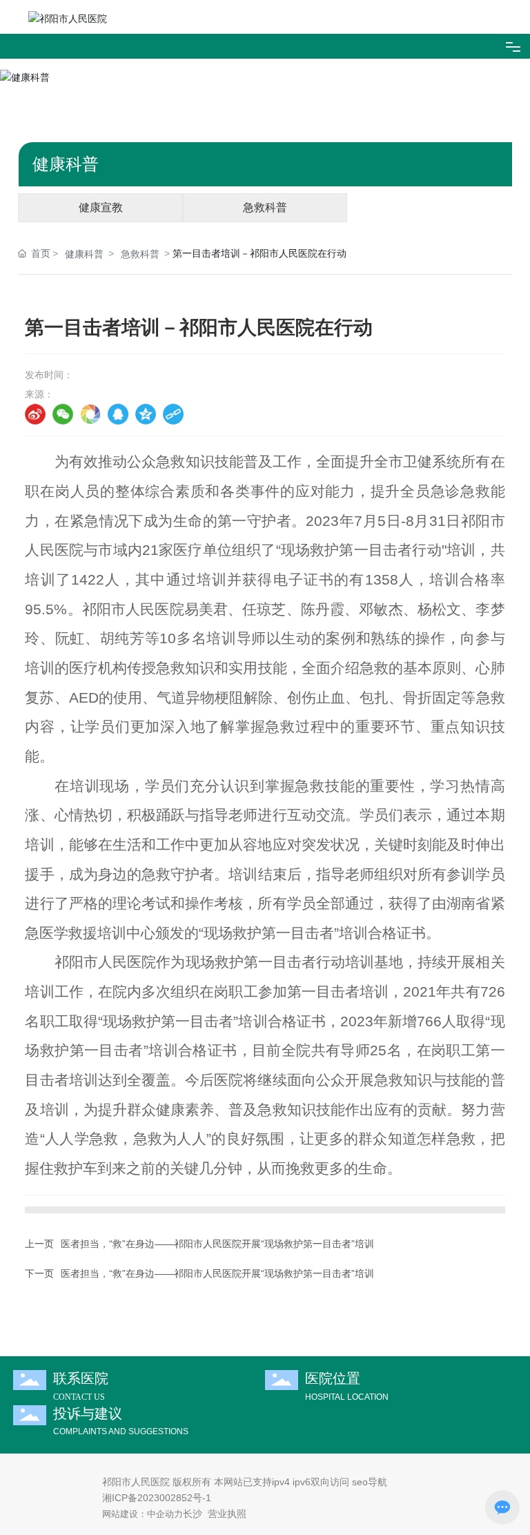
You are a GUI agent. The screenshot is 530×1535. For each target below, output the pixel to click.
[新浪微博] (35, 414)
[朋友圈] (90, 414)
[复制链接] (173, 414)
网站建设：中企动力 (142, 1514)
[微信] (62, 414)
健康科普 (84, 254)
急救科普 (265, 207)
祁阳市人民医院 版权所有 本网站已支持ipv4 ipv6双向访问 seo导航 (244, 1481)
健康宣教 (101, 207)
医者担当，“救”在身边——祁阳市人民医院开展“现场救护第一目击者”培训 (217, 1243)
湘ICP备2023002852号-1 (156, 1497)
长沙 (192, 1513)
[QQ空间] (145, 414)
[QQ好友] (118, 414)
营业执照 (227, 1513)
